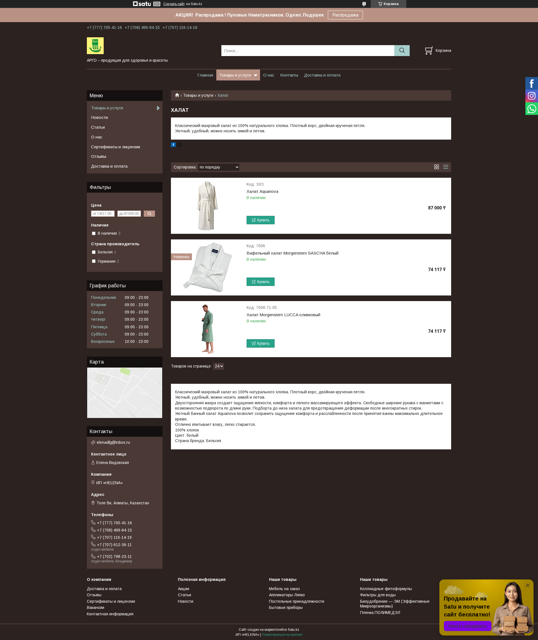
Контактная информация (110, 614)
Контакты (289, 75)
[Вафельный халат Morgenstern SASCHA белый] (207, 267)
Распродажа (345, 15)
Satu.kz (293, 630)
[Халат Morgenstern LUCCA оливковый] (207, 329)
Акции (183, 588)
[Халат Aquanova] (207, 206)
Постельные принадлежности (296, 601)
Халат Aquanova (262, 191)
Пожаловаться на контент (282, 635)
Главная (205, 75)
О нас (268, 75)
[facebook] (173, 145)
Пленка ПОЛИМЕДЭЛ (380, 612)
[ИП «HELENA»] (150, 45)
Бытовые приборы (286, 607)
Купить (263, 220)
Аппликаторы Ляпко (287, 595)
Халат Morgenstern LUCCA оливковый (283, 315)
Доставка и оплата (322, 75)
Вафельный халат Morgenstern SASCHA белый (292, 253)
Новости (99, 117)
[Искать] (402, 50)
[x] (179, 145)
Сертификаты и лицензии (115, 146)
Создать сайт (174, 4)
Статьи (98, 127)
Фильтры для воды (378, 595)
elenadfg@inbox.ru (113, 442)
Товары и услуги (235, 75)
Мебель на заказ (284, 588)
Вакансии (95, 607)
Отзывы (98, 156)
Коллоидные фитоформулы (386, 588)
